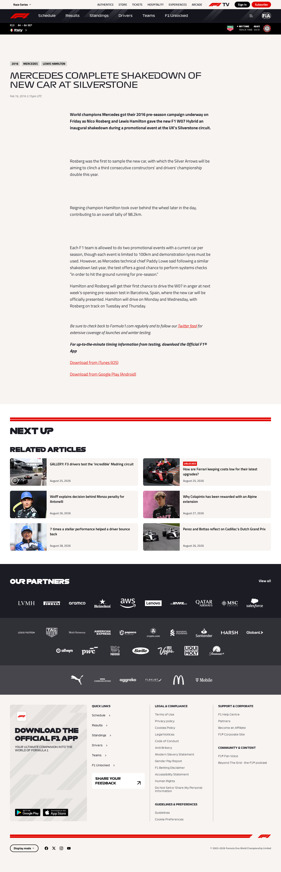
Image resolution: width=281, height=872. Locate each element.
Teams (148, 15)
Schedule (47, 15)
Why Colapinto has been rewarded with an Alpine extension (220, 499)
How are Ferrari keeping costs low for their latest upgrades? (220, 472)
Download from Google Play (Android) (103, 374)
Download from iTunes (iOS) (94, 362)
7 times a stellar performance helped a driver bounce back (90, 532)
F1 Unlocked (176, 15)
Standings (99, 15)
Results (73, 15)
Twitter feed (187, 326)
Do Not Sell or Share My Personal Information (178, 790)
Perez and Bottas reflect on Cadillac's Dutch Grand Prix (224, 529)
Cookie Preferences (169, 819)
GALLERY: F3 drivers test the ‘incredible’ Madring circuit (92, 464)
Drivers (125, 15)
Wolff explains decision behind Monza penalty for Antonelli (87, 499)
